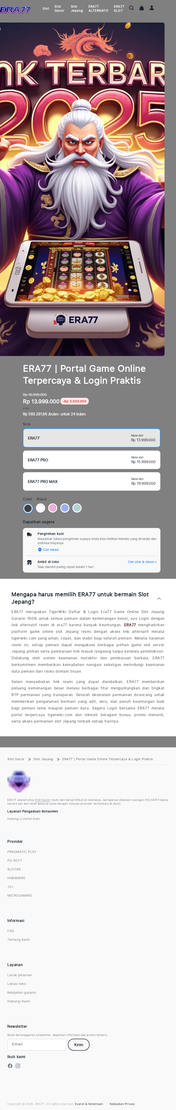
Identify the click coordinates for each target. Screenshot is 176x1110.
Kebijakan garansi (21, 992)
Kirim (78, 1044)
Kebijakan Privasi (122, 1104)
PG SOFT (14, 860)
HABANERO (16, 878)
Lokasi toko (16, 983)
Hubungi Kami (18, 1001)
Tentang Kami (18, 939)
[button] (131, 8)
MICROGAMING (19, 895)
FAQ (10, 931)
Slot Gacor (16, 759)
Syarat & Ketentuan (89, 1104)
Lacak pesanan (19, 975)
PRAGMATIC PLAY (21, 852)
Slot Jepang (43, 759)
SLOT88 (14, 869)
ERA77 (130, 624)
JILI (10, 886)
